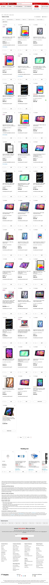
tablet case (34, 512)
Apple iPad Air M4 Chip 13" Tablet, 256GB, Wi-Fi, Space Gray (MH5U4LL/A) (24, 301)
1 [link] (36, 275)
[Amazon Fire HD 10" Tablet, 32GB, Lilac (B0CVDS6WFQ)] (40, 119)
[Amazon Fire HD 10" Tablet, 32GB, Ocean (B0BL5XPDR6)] (9, 207)
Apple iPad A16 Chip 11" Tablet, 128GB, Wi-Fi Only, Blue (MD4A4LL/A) (9, 38)
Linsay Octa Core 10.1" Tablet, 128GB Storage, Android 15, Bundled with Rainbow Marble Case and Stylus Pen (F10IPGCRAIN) (8, 301)
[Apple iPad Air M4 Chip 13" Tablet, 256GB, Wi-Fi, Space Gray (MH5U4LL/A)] (24, 295)
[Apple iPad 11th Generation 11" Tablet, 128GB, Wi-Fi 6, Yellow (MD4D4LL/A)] (24, 119)
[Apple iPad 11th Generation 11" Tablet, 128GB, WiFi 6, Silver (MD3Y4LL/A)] (24, 31)
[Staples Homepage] (3, 3)
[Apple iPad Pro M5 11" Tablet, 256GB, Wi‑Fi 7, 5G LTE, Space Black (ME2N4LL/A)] (9, 324)
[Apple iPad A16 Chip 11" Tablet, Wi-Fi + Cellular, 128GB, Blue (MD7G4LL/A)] (40, 236)
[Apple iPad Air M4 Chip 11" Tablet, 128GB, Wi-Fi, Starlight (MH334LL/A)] (9, 382)
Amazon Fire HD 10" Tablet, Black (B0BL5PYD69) (38, 360)
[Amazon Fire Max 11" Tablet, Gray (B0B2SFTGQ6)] (9, 236)
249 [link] (36, 129)
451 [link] (21, 363)
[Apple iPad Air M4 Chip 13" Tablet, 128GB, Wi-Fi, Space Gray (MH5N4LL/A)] (9, 119)
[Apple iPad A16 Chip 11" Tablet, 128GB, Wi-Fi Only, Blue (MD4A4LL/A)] (9, 31)
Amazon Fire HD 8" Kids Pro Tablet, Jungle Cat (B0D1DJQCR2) (38, 301)
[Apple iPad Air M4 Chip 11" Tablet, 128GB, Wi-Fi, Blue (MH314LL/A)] (40, 324)
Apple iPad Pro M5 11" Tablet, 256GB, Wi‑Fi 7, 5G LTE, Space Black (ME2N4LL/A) (8, 330)
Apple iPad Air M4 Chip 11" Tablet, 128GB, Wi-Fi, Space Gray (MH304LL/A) (24, 67)
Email (16, 534)
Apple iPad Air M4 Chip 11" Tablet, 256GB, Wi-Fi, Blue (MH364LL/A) (23, 242)
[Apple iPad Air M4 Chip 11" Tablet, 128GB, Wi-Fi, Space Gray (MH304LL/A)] (24, 60)
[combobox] (24, 4)
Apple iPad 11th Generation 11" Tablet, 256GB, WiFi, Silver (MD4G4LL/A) (9, 96)
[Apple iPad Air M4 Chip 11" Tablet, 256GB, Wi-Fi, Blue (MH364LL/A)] (24, 236)
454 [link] (36, 70)
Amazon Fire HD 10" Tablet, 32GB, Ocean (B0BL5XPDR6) (8, 213)
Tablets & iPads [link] (6, 14)
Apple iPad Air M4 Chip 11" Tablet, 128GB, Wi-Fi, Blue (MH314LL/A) (38, 330)
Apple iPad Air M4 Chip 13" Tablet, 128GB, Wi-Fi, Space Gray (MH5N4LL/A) (9, 125)
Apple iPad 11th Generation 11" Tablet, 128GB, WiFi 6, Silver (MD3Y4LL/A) (24, 38)
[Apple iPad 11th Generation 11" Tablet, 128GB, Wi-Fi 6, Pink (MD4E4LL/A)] (9, 60)
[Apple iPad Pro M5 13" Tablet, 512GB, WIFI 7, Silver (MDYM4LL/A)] (24, 90)
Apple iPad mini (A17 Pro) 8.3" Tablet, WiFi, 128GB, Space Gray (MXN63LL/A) (24, 155)
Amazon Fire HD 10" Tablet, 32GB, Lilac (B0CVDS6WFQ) (39, 125)
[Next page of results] (31, 437)
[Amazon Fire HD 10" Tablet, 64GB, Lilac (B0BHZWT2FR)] (24, 382)
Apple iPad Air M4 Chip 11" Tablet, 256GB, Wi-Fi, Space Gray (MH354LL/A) (39, 38)
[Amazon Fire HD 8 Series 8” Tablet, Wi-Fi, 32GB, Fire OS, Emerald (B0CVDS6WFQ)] (40, 148)
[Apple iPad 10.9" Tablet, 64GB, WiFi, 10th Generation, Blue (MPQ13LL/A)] (40, 90)
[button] (31, 3)
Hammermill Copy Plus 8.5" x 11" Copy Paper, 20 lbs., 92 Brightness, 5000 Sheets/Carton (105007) (20, 462)
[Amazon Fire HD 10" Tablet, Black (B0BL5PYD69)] (40, 353)
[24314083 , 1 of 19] (7, 457)
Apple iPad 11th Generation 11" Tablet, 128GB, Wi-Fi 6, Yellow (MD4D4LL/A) (24, 125)
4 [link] (36, 334)
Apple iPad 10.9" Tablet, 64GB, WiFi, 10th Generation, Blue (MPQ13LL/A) (39, 96)
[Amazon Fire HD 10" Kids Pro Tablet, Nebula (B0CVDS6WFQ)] (24, 207)
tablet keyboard (21, 513)
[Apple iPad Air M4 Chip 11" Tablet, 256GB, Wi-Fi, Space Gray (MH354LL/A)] (40, 31)
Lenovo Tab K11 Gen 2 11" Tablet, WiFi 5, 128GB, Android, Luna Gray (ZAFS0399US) (24, 272)
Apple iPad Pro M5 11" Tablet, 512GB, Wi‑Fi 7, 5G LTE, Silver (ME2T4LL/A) (8, 184)
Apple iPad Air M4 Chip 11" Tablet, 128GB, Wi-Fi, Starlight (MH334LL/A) (8, 389)
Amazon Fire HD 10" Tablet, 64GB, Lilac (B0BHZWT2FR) (24, 389)
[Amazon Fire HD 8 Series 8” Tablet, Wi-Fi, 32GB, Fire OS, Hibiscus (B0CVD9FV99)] (9, 265)
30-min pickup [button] (5, 46)
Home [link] (2, 14)
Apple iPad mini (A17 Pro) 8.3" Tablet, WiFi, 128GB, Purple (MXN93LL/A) (8, 360)
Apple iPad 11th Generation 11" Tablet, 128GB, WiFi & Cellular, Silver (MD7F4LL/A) (39, 272)
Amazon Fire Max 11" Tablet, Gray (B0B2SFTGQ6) (8, 242)
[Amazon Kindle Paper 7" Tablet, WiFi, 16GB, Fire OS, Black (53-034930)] (9, 148)
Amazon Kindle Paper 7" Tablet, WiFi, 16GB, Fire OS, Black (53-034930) (8, 155)
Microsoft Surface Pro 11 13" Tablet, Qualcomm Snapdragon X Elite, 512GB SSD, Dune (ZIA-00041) (9, 418)
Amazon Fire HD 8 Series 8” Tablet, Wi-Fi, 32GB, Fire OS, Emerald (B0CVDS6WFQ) (39, 155)
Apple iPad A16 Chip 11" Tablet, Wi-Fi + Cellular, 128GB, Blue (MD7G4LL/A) (39, 242)
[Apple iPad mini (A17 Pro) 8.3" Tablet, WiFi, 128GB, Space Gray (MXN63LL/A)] (24, 148)
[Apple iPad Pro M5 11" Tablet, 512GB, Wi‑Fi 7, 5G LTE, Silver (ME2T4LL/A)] (9, 178)
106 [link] (21, 217)
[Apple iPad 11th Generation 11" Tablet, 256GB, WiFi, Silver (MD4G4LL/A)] (9, 90)
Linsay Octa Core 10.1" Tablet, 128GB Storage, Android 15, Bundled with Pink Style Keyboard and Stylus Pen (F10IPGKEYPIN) (24, 330)
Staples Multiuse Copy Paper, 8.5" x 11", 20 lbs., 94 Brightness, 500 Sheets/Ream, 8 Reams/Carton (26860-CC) (34, 462)
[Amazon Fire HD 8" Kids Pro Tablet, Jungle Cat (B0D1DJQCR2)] (40, 295)
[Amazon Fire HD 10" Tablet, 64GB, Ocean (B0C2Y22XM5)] (40, 207)
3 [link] (36, 41)
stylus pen (12, 514)
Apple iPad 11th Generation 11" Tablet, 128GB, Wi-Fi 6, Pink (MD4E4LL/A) (9, 67)
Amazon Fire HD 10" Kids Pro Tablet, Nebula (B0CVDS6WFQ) (23, 213)
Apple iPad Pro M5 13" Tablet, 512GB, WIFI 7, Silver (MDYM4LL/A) (24, 96)
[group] (8, 461)
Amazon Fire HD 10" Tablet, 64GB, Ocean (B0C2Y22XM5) (38, 213)
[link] (11, 4)
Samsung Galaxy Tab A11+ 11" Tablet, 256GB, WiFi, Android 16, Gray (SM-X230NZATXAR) (24, 184)
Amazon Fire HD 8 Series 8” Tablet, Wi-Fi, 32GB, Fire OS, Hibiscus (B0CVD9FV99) (9, 272)
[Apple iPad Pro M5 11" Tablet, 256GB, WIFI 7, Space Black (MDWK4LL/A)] (40, 178)
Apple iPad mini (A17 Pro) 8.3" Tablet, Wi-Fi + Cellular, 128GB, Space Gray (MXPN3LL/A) (39, 389)
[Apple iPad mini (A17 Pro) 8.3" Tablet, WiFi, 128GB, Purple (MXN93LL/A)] (9, 353)
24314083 (3, 461)
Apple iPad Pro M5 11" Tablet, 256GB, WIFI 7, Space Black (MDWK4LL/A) (39, 184)
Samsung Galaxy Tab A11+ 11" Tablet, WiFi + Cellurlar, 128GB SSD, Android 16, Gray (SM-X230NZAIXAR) (39, 67)
